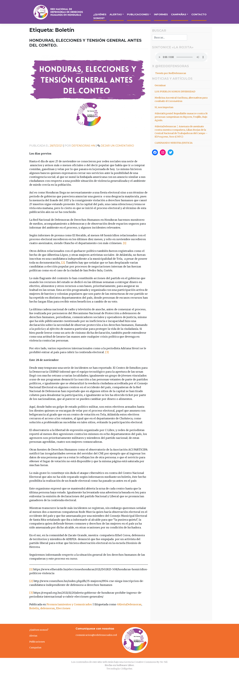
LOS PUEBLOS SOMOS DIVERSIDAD (175, 91)
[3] (107, 352)
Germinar (160, 85)
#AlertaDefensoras (129, 604)
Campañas (178, 14)
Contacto (198, 14)
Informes (161, 14)
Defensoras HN (83, 145)
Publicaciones (138, 14)
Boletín (34, 608)
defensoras (47, 608)
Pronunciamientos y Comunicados (69, 604)
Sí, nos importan (164, 107)
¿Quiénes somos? (99, 16)
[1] (124, 243)
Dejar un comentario (117, 145)
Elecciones (63, 608)
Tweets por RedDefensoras (170, 73)
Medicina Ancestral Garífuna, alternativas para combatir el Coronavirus (181, 99)
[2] (63, 262)
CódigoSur (126, 668)
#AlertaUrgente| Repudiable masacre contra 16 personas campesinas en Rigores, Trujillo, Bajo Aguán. (181, 117)
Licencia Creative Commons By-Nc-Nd (145, 662)
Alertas (116, 14)
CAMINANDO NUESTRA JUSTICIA (174, 142)
